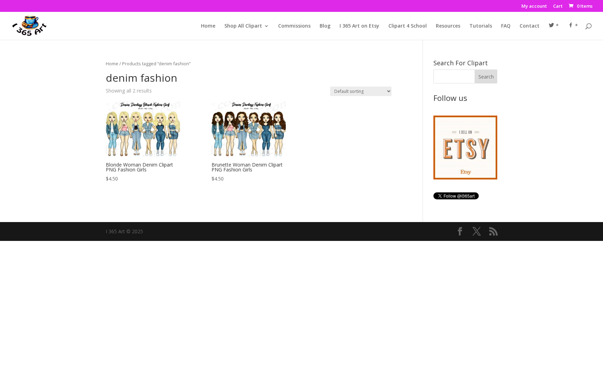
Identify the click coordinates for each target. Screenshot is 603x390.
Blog (325, 26)
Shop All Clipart (243, 26)
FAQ (506, 26)
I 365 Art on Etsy (359, 26)
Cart (558, 6)
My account (534, 6)
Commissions (294, 26)
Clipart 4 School (407, 26)
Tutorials (480, 26)
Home (208, 26)
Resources (448, 26)
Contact (529, 26)
